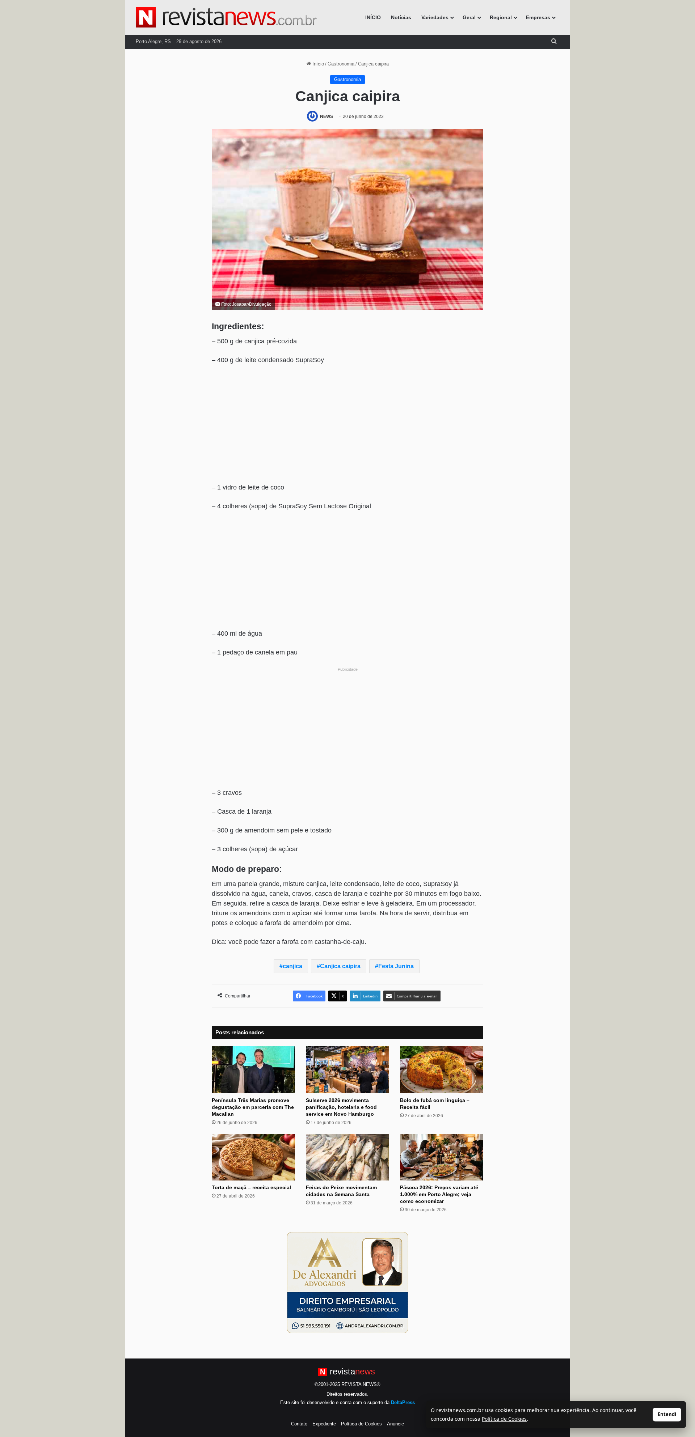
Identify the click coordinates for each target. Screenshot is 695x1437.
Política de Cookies (361, 1424)
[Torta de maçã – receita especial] (253, 1157)
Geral (469, 17)
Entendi (667, 1414)
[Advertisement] (347, 424)
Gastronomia (341, 64)
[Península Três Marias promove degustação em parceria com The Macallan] (253, 1069)
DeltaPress (403, 1402)
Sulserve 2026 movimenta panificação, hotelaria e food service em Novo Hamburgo (341, 1107)
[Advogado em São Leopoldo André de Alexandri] (347, 1282)
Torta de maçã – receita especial (251, 1187)
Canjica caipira (340, 966)
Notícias (401, 17)
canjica (292, 966)
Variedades (434, 17)
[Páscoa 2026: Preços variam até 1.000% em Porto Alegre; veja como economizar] (441, 1157)
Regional (501, 17)
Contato (299, 1424)
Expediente (324, 1424)
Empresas (538, 17)
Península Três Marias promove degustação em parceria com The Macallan (253, 1107)
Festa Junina (396, 966)
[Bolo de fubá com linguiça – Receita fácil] (441, 1069)
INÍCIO (373, 17)
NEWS (326, 116)
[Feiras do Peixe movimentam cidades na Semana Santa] (347, 1157)
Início (317, 64)
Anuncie (395, 1424)
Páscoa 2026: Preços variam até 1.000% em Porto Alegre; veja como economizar (439, 1194)
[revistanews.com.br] (226, 17)
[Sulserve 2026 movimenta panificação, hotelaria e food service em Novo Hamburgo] (347, 1069)
